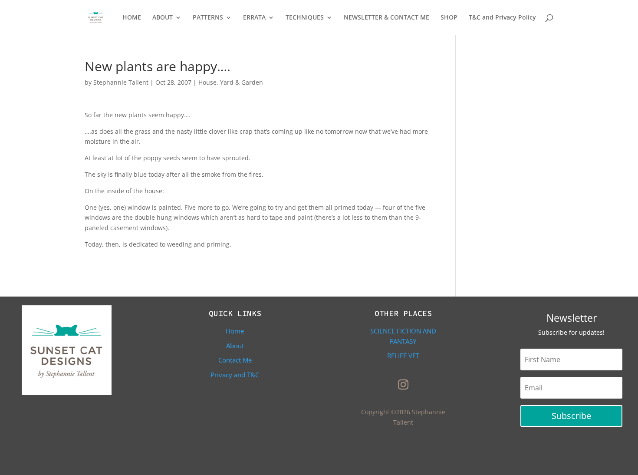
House (207, 82)
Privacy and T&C (234, 374)
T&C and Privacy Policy (502, 17)
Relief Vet (403, 355)
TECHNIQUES (305, 17)
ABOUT (162, 17)
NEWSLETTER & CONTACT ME (386, 17)
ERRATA (254, 17)
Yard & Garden (241, 82)
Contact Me (235, 360)
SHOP (449, 17)
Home (235, 331)
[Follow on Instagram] (403, 384)
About (235, 345)
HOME (131, 17)
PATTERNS (208, 17)
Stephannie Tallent (120, 82)
